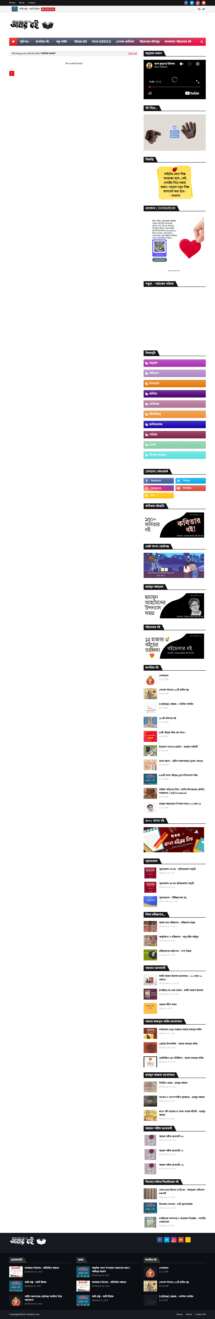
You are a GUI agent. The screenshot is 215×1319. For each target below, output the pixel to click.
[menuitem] (13, 42)
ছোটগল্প (154, 404)
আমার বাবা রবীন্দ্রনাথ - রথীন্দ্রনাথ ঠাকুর (177, 923)
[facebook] (186, 3)
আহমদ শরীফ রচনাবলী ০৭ (171, 1151)
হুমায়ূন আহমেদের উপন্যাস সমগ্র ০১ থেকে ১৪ (180, 804)
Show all (132, 53)
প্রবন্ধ (152, 444)
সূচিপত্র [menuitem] (24, 41)
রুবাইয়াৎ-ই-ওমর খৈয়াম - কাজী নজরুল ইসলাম (181, 990)
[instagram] (198, 3)
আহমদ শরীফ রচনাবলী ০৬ (171, 1165)
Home (12, 3)
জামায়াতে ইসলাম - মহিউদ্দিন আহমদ (42, 1268)
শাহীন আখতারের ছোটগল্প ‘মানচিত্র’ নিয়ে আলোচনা (43, 1298)
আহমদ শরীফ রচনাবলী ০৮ (171, 1136)
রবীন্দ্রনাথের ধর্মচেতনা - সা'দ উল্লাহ (175, 951)
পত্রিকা (153, 434)
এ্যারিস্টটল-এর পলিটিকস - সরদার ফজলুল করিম (181, 1058)
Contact (31, 3)
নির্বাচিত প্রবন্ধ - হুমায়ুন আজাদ (173, 1083)
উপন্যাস (154, 383)
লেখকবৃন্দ (163, 675)
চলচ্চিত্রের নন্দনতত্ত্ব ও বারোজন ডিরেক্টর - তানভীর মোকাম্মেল (182, 1220)
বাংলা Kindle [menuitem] (101, 41)
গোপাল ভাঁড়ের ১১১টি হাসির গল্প (174, 690)
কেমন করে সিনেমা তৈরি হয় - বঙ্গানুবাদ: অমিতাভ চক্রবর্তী (182, 1192)
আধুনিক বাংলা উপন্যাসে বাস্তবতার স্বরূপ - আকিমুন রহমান (111, 1270)
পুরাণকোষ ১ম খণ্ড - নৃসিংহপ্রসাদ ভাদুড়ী (177, 869)
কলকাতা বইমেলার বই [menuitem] (178, 41)
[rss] (159, 495)
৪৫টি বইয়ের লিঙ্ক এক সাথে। (172, 732)
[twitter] (192, 3)
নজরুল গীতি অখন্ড (168, 1004)
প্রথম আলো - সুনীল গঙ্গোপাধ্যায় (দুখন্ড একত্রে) (181, 761)
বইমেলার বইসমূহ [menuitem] (149, 41)
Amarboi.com (33, 1314)
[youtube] (204, 3)
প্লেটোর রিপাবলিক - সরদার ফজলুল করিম (178, 1044)
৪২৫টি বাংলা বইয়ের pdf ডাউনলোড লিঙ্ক (178, 775)
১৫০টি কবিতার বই (167, 718)
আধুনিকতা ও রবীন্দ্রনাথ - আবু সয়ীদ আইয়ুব (179, 937)
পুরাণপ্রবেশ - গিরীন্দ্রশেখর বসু (172, 898)
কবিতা (153, 393)
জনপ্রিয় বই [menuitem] (42, 41)
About (22, 3)
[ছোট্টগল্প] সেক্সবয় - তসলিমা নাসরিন (176, 704)
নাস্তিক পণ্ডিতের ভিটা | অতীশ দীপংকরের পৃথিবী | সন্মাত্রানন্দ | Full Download (182, 791)
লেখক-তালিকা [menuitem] (125, 41)
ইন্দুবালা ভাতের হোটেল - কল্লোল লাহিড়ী (178, 747)
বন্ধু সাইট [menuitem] (61, 41)
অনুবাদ (153, 363)
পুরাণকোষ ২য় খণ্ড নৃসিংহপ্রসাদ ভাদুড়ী (176, 883)
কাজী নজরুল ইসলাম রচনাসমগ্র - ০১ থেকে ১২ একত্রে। (180, 978)
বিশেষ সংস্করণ (157, 455)
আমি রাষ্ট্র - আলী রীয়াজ (29, 9)
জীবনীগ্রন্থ (155, 414)
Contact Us (200, 1314)
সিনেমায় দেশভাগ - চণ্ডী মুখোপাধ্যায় (175, 1204)
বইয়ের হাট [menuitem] (80, 41)
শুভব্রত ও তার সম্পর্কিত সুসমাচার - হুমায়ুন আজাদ (182, 1097)
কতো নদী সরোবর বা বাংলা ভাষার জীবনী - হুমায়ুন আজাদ (182, 1113)
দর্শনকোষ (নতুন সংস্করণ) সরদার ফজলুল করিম (180, 1029)
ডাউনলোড (155, 424)
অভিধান (154, 373)
